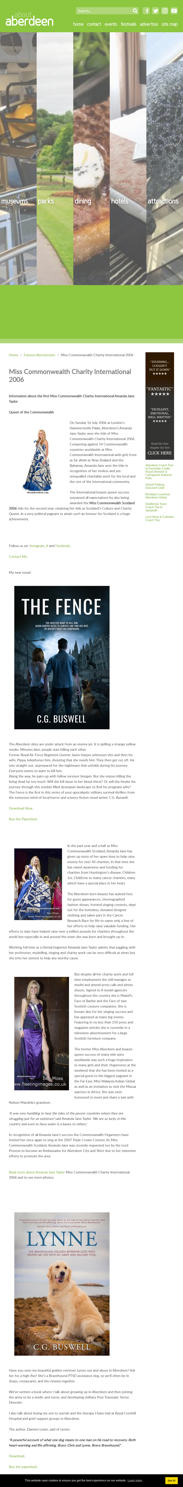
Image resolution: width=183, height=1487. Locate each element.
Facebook (62, 545)
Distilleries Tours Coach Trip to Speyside (156, 507)
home (78, 24)
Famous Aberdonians (39, 355)
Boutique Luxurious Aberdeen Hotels (157, 496)
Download (16, 1456)
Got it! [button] (171, 1480)
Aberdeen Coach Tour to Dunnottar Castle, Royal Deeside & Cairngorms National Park (159, 472)
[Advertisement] (91, 312)
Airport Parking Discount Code (154, 486)
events (111, 24)
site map (170, 24)
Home (13, 355)
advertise (149, 24)
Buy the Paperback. (23, 819)
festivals (129, 24)
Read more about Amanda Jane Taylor (37, 1172)
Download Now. (21, 808)
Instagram (37, 545)
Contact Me (18, 556)
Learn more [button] (135, 1480)
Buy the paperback (23, 1466)
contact (94, 24)
